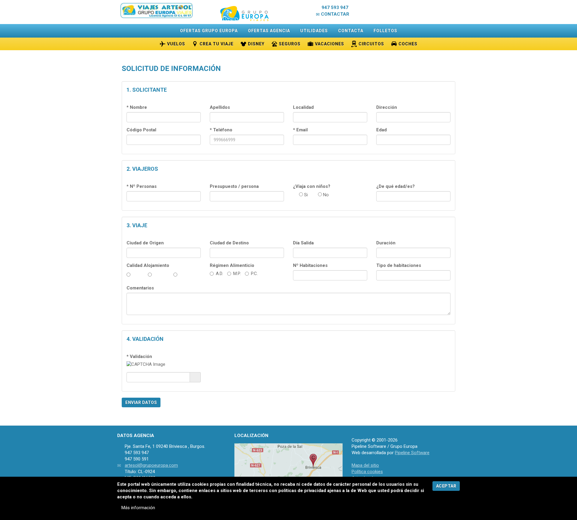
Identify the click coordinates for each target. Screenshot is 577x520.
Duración (385, 243)
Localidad (303, 107)
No (325, 194)
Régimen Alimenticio (232, 265)
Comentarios (140, 288)
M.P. (237, 273)
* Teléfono (221, 130)
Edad (381, 130)
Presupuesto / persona (234, 186)
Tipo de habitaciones (398, 265)
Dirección (386, 107)
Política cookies (367, 471)
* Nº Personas (142, 186)
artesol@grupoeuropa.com (151, 465)
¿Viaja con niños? (311, 186)
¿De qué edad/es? (395, 186)
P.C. (254, 273)
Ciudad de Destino (229, 243)
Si (305, 194)
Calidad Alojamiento (148, 265)
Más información (137, 507)
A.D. (219, 273)
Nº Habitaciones (310, 265)
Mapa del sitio (365, 465)
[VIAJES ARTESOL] (156, 10)
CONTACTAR (334, 14)
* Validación (139, 356)
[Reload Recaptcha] (195, 377)
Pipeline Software (412, 452)
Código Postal (141, 130)
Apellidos (220, 107)
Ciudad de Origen (145, 243)
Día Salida (303, 243)
